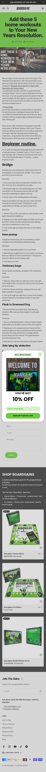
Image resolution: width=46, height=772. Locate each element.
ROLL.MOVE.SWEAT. (23, 355)
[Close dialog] (40, 354)
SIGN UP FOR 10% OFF (23, 415)
